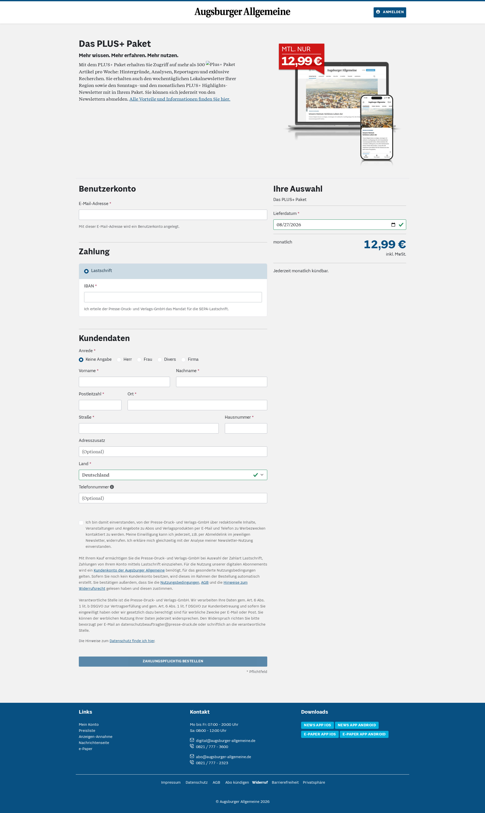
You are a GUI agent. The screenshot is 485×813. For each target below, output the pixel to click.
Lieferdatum (285, 214)
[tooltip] (112, 487)
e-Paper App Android (364, 734)
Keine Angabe (99, 359)
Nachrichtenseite (94, 743)
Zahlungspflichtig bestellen (173, 661)
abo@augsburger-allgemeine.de (223, 757)
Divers (170, 359)
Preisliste (87, 731)
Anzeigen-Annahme (95, 737)
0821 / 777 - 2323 (212, 763)
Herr (128, 359)
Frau (148, 359)
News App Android (357, 725)
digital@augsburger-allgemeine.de (225, 741)
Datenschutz (197, 783)
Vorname (87, 371)
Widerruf (260, 783)
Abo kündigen (237, 783)
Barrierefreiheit (285, 783)
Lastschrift (101, 271)
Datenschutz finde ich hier (132, 641)
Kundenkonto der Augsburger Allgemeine (129, 571)
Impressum (171, 783)
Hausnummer (238, 417)
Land (83, 464)
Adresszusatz (92, 441)
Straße (85, 417)
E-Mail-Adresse (93, 204)
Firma (193, 359)
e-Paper (85, 749)
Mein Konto (89, 725)
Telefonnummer (94, 487)
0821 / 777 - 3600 (212, 747)
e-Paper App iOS (320, 734)
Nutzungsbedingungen (179, 583)
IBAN (89, 286)
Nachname (186, 371)
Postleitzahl (90, 394)
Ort (131, 394)
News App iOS (317, 725)
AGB (205, 583)
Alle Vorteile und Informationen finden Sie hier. (179, 99)
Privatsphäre (314, 783)
